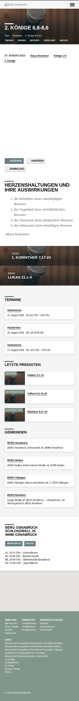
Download (16, 168)
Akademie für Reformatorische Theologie (25, 653)
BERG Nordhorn (16, 495)
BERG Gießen (15, 460)
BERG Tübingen (16, 477)
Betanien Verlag (12, 669)
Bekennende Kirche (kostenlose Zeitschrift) (26, 656)
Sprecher (50, 40)
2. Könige (10, 60)
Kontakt (8, 630)
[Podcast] (11, 683)
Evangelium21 (12, 662)
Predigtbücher (29, 630)
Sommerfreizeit (47, 626)
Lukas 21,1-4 (20, 277)
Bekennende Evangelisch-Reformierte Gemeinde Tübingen (34, 649)
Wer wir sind (11, 623)
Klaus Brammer (39, 55)
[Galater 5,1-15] (15, 378)
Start (7, 35)
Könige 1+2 (60, 55)
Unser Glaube (12, 626)
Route (30, 543)
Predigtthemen (29, 623)
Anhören (37, 160)
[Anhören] (32, 398)
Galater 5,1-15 (36, 375)
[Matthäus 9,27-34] (15, 415)
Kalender (44, 623)
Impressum (10, 633)
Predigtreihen (28, 626)
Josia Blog (10, 659)
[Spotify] (15, 683)
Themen (9, 40)
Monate (64, 40)
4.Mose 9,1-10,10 (37, 393)
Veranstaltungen (51, 620)
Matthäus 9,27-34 (37, 411)
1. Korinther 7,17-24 (31, 257)
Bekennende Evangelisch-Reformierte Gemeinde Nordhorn (34, 643)
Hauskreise (14, 327)
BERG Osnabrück (17, 443)
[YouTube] (6, 683)
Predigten (17, 35)
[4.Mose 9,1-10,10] (15, 396)
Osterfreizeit (46, 630)
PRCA (8, 672)
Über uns (10, 620)
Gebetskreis (14, 310)
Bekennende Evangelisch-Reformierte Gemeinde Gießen (33, 646)
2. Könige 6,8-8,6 (33, 35)
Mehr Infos (14, 543)
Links (8, 640)
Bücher (35, 40)
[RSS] (19, 683)
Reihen (22, 40)
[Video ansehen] (29, 398)
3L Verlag (9, 665)
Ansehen (15, 160)
